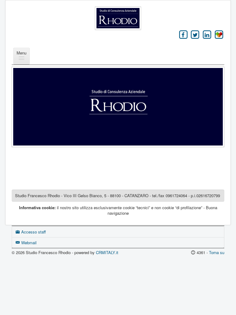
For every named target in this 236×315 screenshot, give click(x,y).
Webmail (28, 242)
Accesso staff (33, 232)
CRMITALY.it (107, 252)
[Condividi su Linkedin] (207, 35)
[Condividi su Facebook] (183, 35)
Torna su (216, 252)
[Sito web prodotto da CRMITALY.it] (219, 35)
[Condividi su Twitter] (195, 35)
